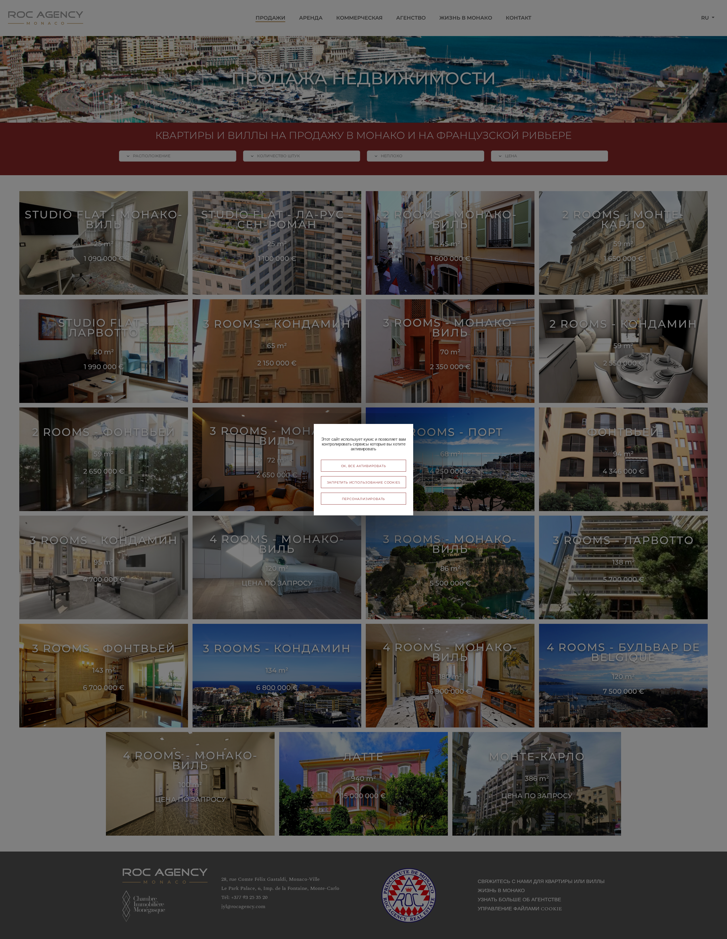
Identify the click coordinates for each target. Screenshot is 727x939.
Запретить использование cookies (363, 482)
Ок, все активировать (363, 465)
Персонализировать (363, 498)
